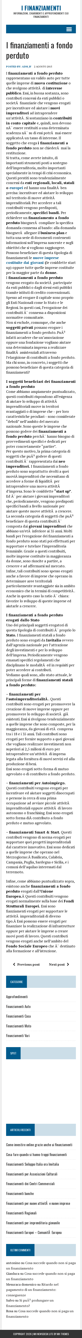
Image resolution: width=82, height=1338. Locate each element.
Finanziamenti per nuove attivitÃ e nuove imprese (38, 1203)
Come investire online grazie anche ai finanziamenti (39, 1144)
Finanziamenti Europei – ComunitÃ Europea (34, 1232)
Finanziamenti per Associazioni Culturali (31, 1174)
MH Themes (63, 1334)
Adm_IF (26, 66)
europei (15, 187)
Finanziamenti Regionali (21, 1212)
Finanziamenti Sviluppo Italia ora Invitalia (32, 1164)
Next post (57, 964)
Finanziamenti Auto (18, 1006)
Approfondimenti (17, 996)
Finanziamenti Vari (18, 1035)
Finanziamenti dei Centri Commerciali (30, 1183)
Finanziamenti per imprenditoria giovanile (33, 1222)
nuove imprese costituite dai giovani (32, 260)
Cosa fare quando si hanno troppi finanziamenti (36, 1154)
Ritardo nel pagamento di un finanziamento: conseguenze (32, 1289)
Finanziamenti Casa (18, 1016)
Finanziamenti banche (20, 1193)
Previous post (28, 964)
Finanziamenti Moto (18, 1025)
